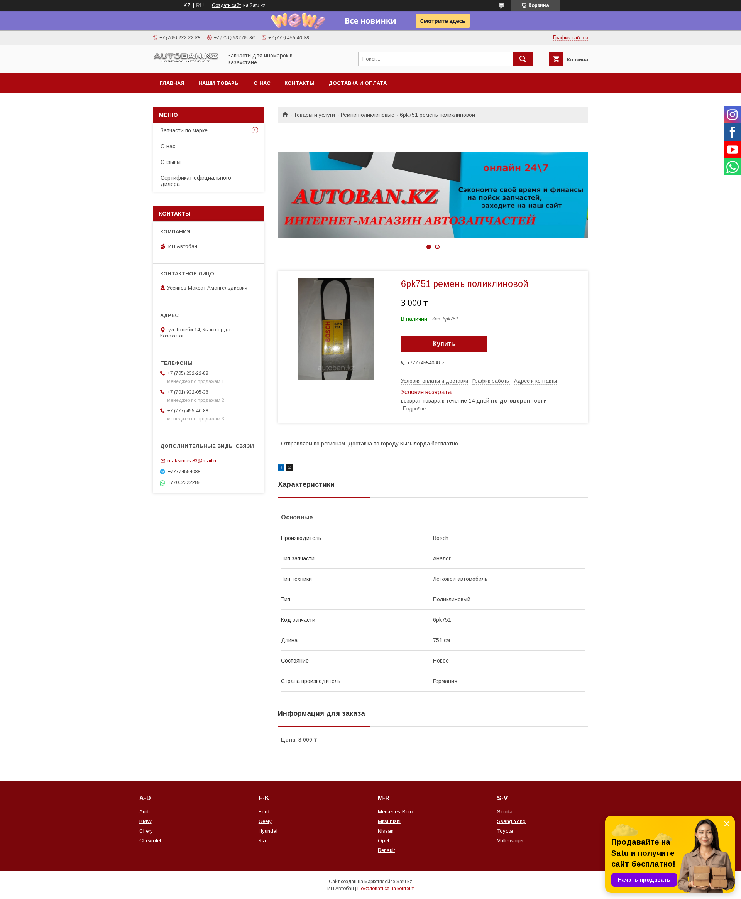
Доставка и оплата (357, 83)
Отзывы (171, 162)
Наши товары (219, 83)
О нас (262, 83)
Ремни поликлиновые (367, 115)
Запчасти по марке (184, 130)
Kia (262, 840)
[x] (289, 469)
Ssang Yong (511, 821)
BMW (145, 821)
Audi (144, 812)
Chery (146, 831)
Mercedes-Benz (396, 812)
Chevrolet (150, 840)
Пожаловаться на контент (385, 888)
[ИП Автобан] (185, 62)
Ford (264, 812)
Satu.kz (404, 881)
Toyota (505, 831)
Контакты (299, 83)
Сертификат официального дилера (196, 181)
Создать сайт (226, 5)
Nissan (386, 831)
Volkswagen (511, 840)
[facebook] (281, 469)
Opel (383, 840)
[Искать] (523, 59)
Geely (265, 821)
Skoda (505, 812)
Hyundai (268, 831)
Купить (444, 344)
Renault (386, 850)
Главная (172, 83)
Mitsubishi (389, 821)
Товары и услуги (314, 115)
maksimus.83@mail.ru (192, 461)
